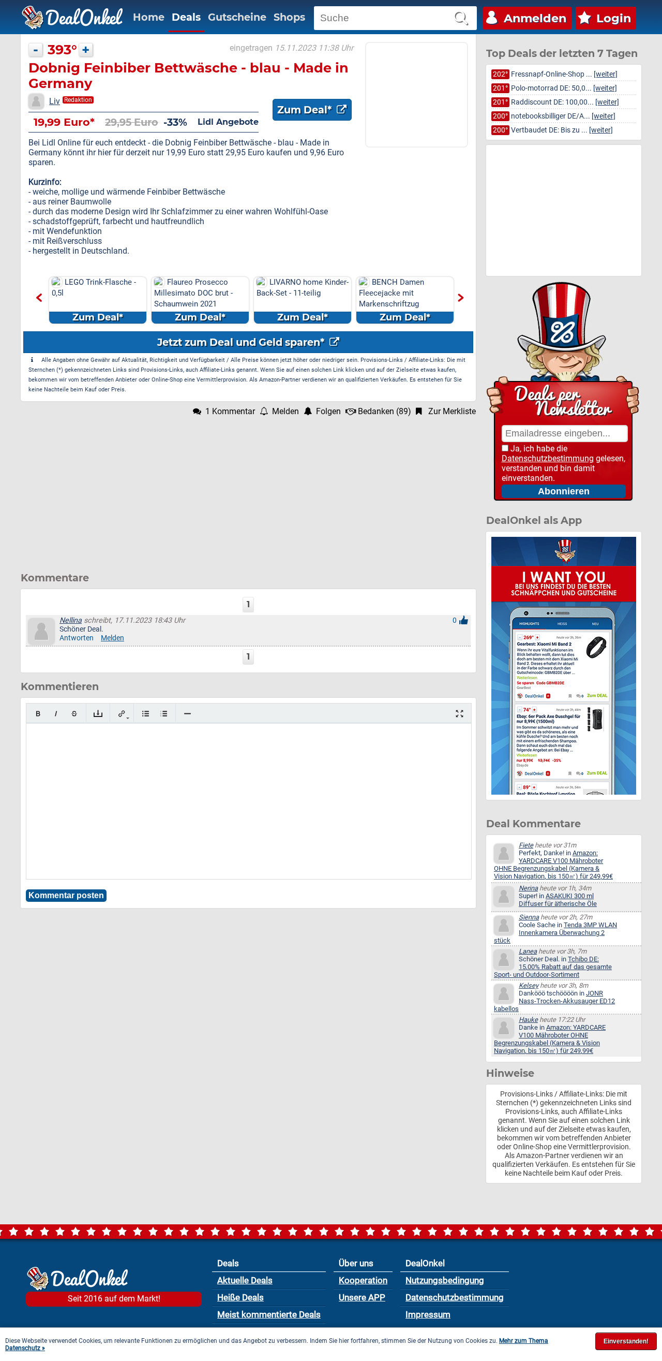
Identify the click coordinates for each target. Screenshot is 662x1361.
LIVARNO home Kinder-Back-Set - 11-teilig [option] (303, 300)
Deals (186, 17)
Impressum (427, 1314)
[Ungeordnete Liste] (146, 714)
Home (148, 17)
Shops (289, 17)
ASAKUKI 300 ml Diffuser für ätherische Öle (558, 900)
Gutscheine (237, 17)
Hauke (528, 1019)
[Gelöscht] (74, 714)
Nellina (70, 620)
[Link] (122, 714)
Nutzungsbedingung (444, 1280)
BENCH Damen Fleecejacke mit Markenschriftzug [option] (394, 300)
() (384, 411)
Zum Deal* (305, 110)
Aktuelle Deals (245, 1280)
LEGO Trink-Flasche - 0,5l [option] (94, 300)
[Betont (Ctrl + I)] (56, 714)
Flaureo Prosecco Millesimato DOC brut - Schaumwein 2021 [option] (193, 300)
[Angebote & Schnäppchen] (72, 18)
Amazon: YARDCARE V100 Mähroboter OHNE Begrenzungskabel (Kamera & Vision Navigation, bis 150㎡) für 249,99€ (553, 864)
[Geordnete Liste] (164, 714)
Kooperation (363, 1280)
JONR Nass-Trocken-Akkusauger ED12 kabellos (554, 1001)
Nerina (528, 888)
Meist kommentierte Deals (269, 1314)
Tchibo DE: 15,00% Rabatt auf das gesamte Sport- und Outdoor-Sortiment (553, 966)
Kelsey (528, 985)
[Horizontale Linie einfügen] (187, 714)
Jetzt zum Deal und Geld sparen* (242, 342)
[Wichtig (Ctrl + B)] (38, 714)
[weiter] (606, 74)
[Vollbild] (459, 714)
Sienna (529, 917)
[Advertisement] (248, 488)
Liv (54, 101)
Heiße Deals (240, 1297)
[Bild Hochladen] (98, 714)
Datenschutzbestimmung (548, 458)
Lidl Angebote (228, 122)
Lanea (528, 951)
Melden (112, 638)
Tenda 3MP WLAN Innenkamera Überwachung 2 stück (555, 932)
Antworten (76, 638)
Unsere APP (362, 1297)
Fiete (526, 845)
